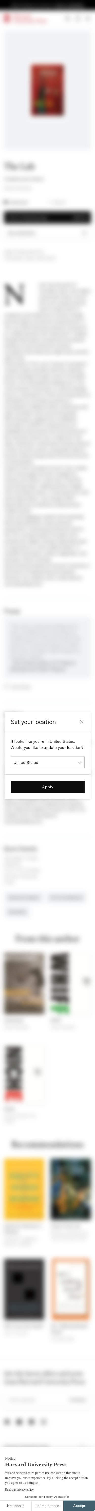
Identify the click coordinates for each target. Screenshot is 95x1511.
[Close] (82, 722)
